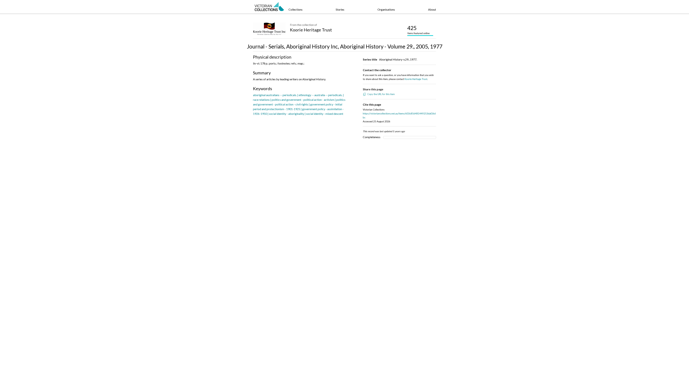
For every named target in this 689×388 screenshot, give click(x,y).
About (432, 9)
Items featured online (418, 30)
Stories (340, 9)
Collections (296, 9)
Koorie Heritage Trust (311, 29)
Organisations (386, 9)
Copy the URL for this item (381, 94)
